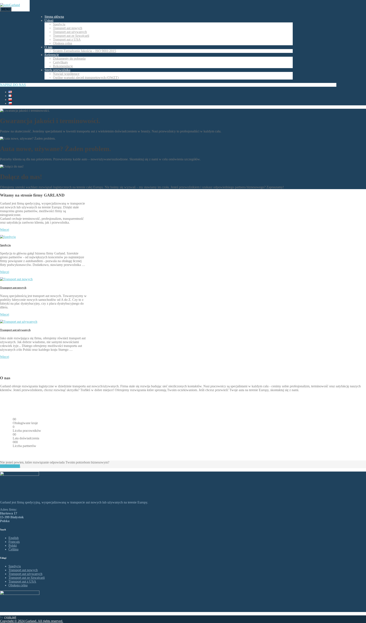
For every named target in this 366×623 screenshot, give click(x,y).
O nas (48, 47)
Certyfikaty (60, 62)
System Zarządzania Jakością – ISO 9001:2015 (84, 51)
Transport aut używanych (70, 32)
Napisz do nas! (10, 466)
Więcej (4, 229)
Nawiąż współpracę (66, 74)
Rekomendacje (63, 66)
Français (14, 541)
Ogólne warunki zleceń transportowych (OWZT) (86, 77)
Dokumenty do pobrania (69, 58)
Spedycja (59, 24)
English (13, 538)
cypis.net (10, 617)
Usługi (48, 20)
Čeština (13, 549)
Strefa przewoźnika (57, 70)
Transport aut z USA (67, 39)
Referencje (51, 54)
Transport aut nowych (67, 28)
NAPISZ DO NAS (13, 85)
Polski (12, 545)
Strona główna (54, 16)
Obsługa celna (62, 43)
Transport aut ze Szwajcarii (71, 35)
